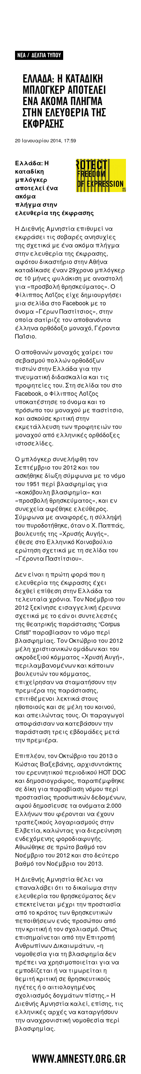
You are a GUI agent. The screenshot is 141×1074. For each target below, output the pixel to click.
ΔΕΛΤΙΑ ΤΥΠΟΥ (46, 55)
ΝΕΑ (21, 55)
